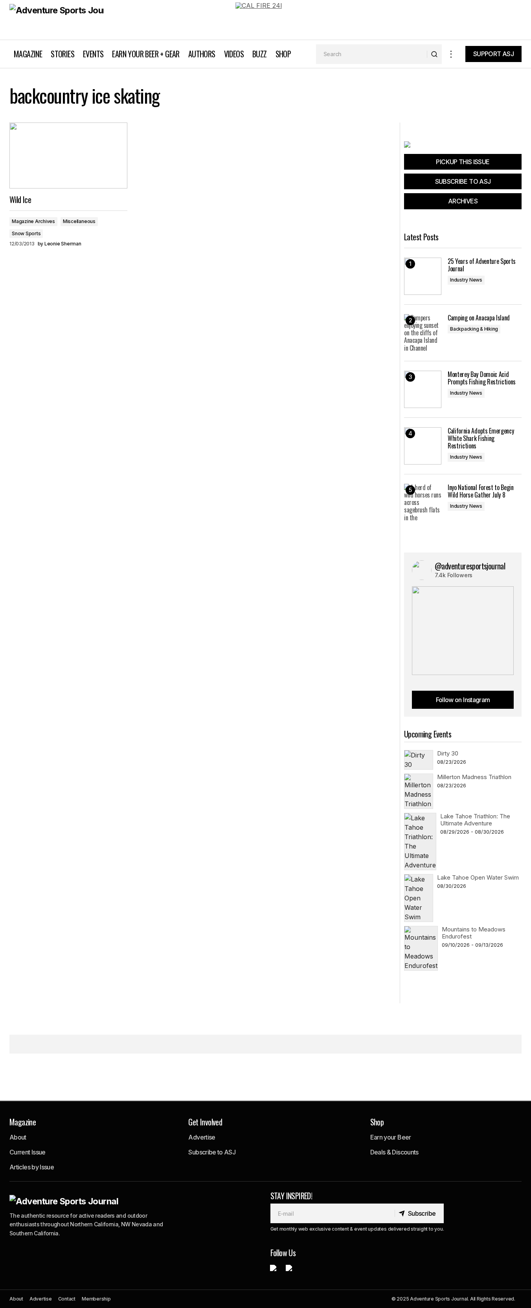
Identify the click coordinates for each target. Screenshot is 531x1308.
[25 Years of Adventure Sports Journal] (422, 276)
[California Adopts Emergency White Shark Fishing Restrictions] (422, 446)
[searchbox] (371, 54)
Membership (96, 1299)
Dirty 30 (447, 753)
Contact (66, 1299)
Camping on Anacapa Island (479, 318)
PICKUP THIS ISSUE (462, 162)
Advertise (201, 1137)
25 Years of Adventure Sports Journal (482, 265)
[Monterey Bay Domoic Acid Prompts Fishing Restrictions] (422, 389)
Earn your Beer (390, 1137)
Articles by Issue (31, 1167)
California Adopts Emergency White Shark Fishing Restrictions (481, 438)
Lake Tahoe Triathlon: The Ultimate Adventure (475, 819)
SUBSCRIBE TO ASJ (463, 181)
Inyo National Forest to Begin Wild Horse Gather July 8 (481, 491)
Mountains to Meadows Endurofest (473, 933)
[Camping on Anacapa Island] (422, 332)
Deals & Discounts (394, 1152)
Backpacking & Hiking (474, 329)
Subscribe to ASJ (211, 1152)
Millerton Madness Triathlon (474, 777)
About (17, 1137)
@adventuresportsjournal (470, 566)
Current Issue (27, 1152)
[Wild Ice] (68, 156)
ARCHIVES (463, 201)
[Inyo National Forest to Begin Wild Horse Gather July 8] (422, 502)
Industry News (466, 280)
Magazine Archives (33, 221)
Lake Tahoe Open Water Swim (478, 877)
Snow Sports (26, 233)
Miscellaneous (79, 221)
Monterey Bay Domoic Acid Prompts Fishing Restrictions (482, 378)
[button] (451, 54)
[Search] (434, 54)
